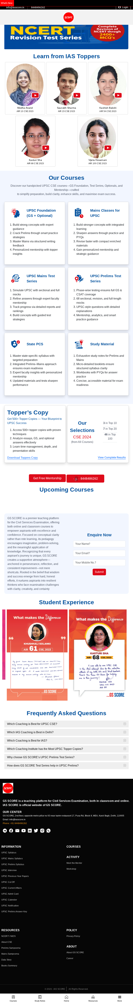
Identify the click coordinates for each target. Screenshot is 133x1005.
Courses (13, 1001)
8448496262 (38, 7)
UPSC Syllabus (8, 852)
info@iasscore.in (15, 7)
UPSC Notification (10, 905)
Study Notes (40, 1001)
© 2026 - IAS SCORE (55, 989)
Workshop (71, 869)
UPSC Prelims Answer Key (14, 911)
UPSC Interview (9, 870)
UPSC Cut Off (8, 882)
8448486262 (89, 478)
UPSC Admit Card (10, 894)
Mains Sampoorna (10, 954)
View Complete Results (112, 457)
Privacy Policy (73, 936)
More (119, 1001)
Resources (93, 1001)
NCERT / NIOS (8, 936)
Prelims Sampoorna (10, 948)
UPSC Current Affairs (11, 888)
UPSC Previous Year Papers (15, 876)
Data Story (6, 960)
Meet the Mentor (74, 863)
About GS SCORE (75, 952)
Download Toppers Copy (22, 457)
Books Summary (9, 965)
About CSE (6, 942)
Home (66, 1001)
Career (69, 958)
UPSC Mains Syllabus (12, 858)
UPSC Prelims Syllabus (12, 864)
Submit (99, 572)
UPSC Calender (9, 900)
